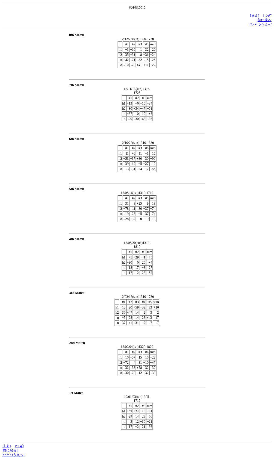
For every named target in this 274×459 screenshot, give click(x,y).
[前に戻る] (264, 20)
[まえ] (254, 15)
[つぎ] (267, 15)
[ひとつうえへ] (261, 24)
